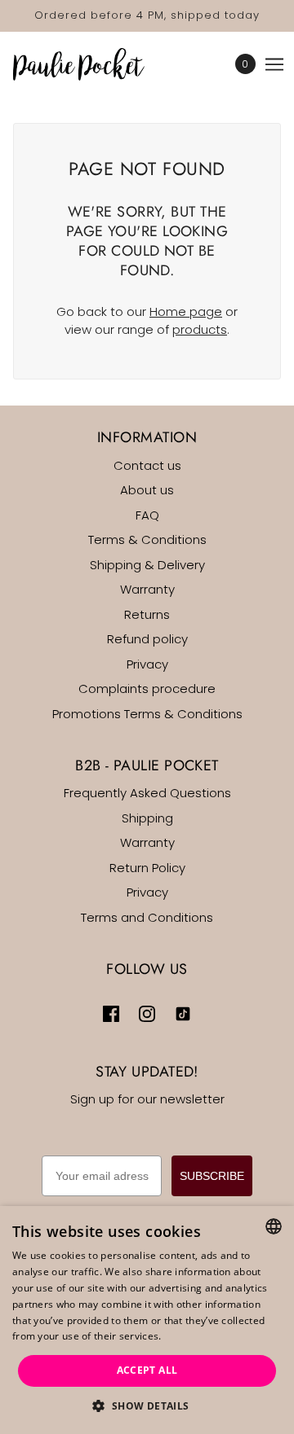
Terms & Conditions (147, 539)
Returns (147, 614)
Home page (185, 311)
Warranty (147, 589)
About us (147, 489)
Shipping (147, 818)
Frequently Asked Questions (147, 792)
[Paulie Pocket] (93, 64)
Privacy (147, 664)
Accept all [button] (147, 1370)
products (199, 329)
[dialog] (147, 1320)
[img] (111, 1014)
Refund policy (147, 638)
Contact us (147, 465)
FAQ (147, 515)
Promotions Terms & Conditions (147, 713)
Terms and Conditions (147, 917)
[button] (147, 1406)
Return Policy (147, 867)
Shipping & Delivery (147, 564)
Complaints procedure (147, 688)
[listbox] (273, 1226)
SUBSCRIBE (212, 1175)
